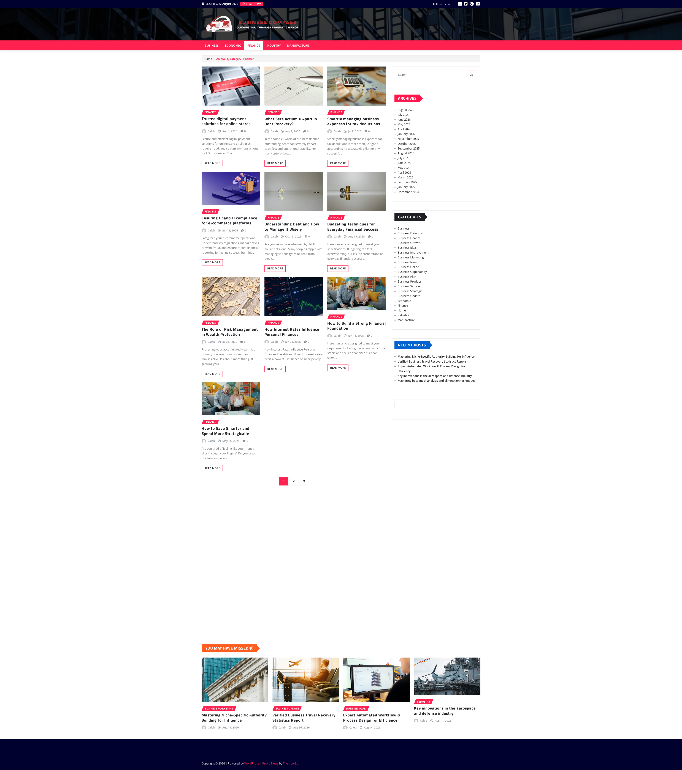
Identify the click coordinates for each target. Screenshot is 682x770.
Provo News (270, 763)
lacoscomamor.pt (406, 516)
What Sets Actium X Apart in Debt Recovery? (290, 121)
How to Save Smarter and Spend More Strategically (225, 431)
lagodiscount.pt (404, 511)
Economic (233, 46)
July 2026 (403, 115)
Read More (212, 163)
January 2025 (406, 187)
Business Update (409, 296)
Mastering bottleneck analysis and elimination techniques (436, 381)
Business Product (409, 281)
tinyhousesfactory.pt (408, 535)
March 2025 (405, 177)
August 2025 (406, 153)
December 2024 (408, 192)
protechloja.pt (403, 501)
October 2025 (407, 144)
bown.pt (400, 525)
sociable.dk (402, 593)
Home (208, 58)
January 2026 (406, 134)
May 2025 (404, 168)
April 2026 (404, 129)
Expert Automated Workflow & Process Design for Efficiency (371, 717)
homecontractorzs (407, 433)
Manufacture (298, 46)
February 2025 (407, 182)
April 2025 (404, 173)
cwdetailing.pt (403, 554)
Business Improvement (413, 253)
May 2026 (404, 124)
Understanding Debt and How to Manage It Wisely (291, 226)
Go (471, 75)
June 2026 (404, 120)
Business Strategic (410, 291)
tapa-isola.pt (402, 540)
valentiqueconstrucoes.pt (411, 564)
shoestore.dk (403, 588)
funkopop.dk (403, 612)
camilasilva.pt (403, 491)
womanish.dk (403, 578)
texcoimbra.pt (403, 569)
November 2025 (408, 139)
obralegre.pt (402, 559)
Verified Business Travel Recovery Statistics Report (432, 361)
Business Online (408, 267)
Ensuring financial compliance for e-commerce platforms (229, 220)
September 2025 (409, 148)
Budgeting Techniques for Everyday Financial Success (352, 226)
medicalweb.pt (404, 506)
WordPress (251, 763)
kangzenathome (405, 438)
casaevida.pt (402, 549)
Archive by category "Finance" (235, 58)
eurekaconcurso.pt (407, 520)
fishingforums (403, 462)
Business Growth (409, 243)
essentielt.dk (403, 583)
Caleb (211, 131)
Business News (408, 262)
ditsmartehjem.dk (406, 602)
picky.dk (400, 607)
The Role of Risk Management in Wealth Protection (230, 331)
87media (400, 458)
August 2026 (406, 110)
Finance (253, 46)
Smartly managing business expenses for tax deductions (353, 121)
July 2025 (403, 158)
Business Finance (409, 238)
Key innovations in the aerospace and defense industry (435, 376)
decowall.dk (402, 622)
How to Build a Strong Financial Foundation (356, 325)
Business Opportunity (412, 272)
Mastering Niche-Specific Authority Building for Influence (436, 356)
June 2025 (404, 163)
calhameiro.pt (403, 545)
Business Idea (407, 248)
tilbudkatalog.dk (405, 573)
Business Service (409, 286)
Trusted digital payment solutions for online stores (226, 121)
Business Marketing (411, 257)
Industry (273, 46)
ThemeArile (290, 763)
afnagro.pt (401, 487)
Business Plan (407, 277)
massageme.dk (404, 617)
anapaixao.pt (403, 496)
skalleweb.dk (403, 598)
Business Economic (410, 233)
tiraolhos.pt (402, 626)
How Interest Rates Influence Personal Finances (291, 331)
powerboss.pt (403, 482)
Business (212, 46)
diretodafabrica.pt (406, 530)
